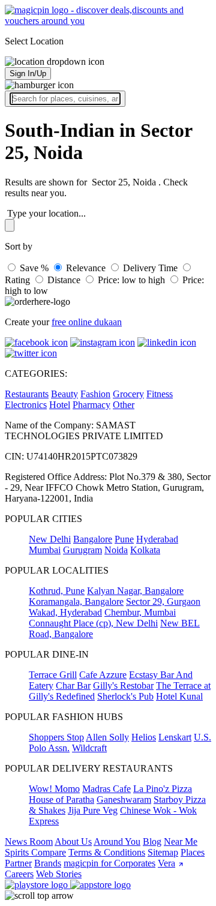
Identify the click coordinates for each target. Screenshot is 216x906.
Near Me (180, 841)
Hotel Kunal (179, 696)
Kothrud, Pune (57, 591)
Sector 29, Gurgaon (163, 601)
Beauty (64, 394)
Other (123, 405)
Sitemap (163, 852)
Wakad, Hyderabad (65, 612)
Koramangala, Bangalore (76, 601)
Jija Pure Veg (93, 810)
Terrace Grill (53, 675)
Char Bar (73, 685)
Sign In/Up (28, 73)
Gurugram (82, 550)
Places (193, 852)
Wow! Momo (54, 789)
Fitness (159, 394)
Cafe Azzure (103, 675)
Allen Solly (107, 737)
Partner (18, 863)
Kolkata (145, 550)
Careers (19, 874)
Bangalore (92, 539)
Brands (47, 863)
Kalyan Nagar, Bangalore (135, 591)
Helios (143, 737)
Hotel (59, 405)
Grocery (128, 394)
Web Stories (59, 874)
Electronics (26, 405)
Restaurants (27, 394)
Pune (124, 539)
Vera (166, 863)
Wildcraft (89, 748)
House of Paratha (61, 799)
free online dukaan (87, 322)
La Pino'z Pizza (162, 789)
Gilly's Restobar (123, 685)
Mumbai (45, 550)
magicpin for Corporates (109, 863)
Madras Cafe (106, 789)
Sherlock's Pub (125, 696)
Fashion (95, 394)
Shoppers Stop (56, 737)
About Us (73, 841)
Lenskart (174, 737)
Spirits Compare (35, 852)
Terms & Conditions (106, 852)
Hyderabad (157, 539)
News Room (29, 841)
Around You (117, 841)
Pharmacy (91, 405)
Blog (152, 841)
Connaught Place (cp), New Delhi (93, 623)
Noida (116, 550)
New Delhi (50, 539)
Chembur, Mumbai (140, 612)
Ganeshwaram (124, 799)
